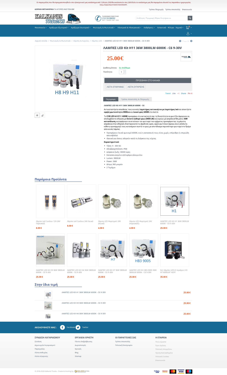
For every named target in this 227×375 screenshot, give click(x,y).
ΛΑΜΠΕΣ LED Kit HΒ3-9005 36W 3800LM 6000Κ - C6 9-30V (143, 271)
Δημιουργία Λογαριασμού (45, 345)
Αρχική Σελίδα (41, 41)
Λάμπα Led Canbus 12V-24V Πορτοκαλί (48, 222)
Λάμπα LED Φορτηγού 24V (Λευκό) (109, 222)
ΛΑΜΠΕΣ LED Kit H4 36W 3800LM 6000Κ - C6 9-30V (81, 271)
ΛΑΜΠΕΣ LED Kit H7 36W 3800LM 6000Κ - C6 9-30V (112, 271)
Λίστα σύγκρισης (136, 86)
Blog (76, 352)
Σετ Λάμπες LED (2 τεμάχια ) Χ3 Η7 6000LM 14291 (173, 271)
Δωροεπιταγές (80, 345)
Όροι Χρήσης (160, 345)
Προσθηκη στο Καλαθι (148, 80)
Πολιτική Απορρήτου (163, 349)
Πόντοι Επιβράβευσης (83, 341)
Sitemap (78, 356)
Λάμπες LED (97, 41)
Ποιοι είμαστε (160, 342)
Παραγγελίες (40, 349)
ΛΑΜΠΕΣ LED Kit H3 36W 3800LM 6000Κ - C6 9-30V (50, 271)
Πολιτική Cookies (162, 356)
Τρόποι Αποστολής (172, 9)
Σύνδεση (38, 341)
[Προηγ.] (180, 41)
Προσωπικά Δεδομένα (164, 353)
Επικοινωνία (160, 360)
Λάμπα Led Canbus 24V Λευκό (80, 221)
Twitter (85, 327)
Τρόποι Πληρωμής (156, 9)
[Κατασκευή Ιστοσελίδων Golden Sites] (82, 371)
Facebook (70, 327)
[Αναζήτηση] (190, 18)
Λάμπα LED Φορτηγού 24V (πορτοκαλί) (140, 222)
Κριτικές (78, 349)
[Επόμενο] (191, 41)
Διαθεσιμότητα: (110, 67)
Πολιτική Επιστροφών (123, 345)
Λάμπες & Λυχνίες (81, 41)
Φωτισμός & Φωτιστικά (60, 41)
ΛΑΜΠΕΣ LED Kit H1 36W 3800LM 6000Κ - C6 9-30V (174, 222)
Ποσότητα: (108, 72)
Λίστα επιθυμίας (41, 352)
